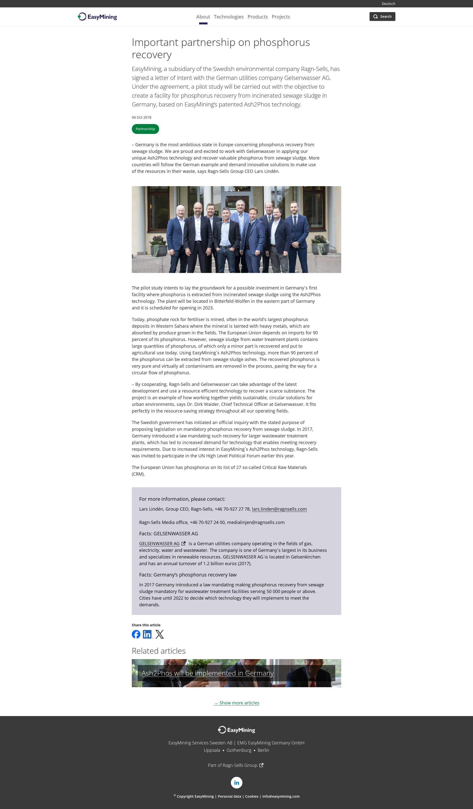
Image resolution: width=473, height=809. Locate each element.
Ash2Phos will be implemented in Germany (208, 673)
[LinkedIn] (236, 783)
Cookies (252, 796)
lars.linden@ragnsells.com (279, 509)
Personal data (229, 796)
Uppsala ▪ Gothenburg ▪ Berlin (236, 750)
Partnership (145, 128)
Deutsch (388, 3)
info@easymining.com (281, 796)
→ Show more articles (236, 703)
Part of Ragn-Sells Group (232, 765)
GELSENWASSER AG (159, 543)
